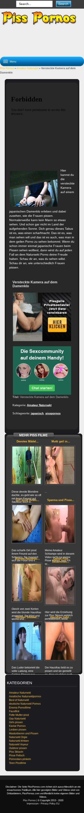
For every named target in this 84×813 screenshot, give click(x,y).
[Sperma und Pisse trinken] (60, 523)
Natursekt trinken (19, 740)
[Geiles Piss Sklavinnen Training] (60, 585)
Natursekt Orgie (18, 737)
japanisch (37, 413)
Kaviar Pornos (17, 725)
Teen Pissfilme (17, 763)
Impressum (33, 803)
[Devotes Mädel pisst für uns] (27, 465)
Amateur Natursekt (27, 68)
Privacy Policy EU (50, 803)
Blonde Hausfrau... (27, 558)
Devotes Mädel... (28, 441)
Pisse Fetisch (17, 755)
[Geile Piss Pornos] (42, 18)
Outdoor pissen (18, 748)
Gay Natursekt (17, 718)
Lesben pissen (17, 729)
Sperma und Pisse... (60, 500)
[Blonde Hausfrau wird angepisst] (27, 582)
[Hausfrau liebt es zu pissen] (60, 641)
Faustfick (14, 711)
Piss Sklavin (16, 751)
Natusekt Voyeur (18, 744)
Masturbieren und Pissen (23, 733)
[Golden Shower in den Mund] (27, 641)
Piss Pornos (7, 68)
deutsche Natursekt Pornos (25, 703)
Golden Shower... (27, 617)
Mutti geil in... (60, 441)
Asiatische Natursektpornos (25, 696)
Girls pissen (16, 722)
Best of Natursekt (19, 700)
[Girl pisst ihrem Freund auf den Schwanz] (27, 523)
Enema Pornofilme (20, 707)
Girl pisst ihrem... (27, 500)
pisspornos (53, 413)
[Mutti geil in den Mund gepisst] (60, 465)
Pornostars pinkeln (20, 759)
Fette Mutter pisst (19, 714)
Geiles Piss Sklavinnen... (60, 560)
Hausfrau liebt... (60, 617)
